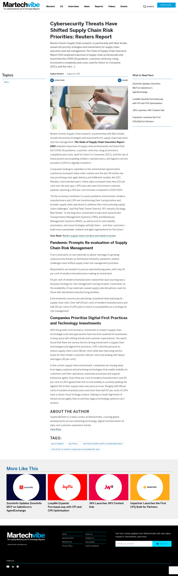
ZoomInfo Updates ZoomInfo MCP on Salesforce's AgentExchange (146, 87)
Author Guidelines (92, 546)
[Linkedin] (14, 566)
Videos (111, 6)
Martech (50, 6)
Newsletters (90, 542)
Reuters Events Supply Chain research (102, 444)
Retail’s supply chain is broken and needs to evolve (89, 235)
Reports (99, 6)
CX (61, 6)
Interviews (73, 6)
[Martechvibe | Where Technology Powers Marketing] (22, 6)
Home (64, 534)
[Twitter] (9, 566)
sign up (163, 544)
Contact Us (89, 538)
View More (55, 429)
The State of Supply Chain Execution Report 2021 (75, 449)
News (87, 6)
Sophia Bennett (57, 74)
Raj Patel (73, 444)
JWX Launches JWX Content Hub (148, 110)
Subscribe (165, 5)
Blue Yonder (57, 444)
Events (124, 6)
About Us (89, 534)
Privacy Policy (67, 546)
